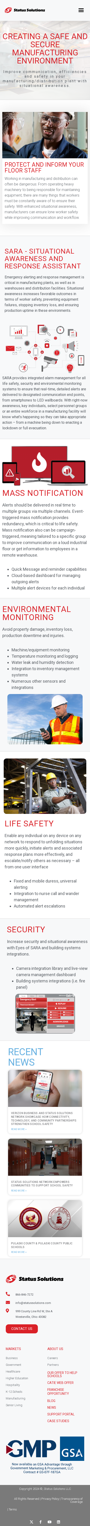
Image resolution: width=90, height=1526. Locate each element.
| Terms (12, 1509)
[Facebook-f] (40, 1522)
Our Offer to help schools (62, 1374)
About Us (55, 1349)
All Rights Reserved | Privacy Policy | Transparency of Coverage (48, 1500)
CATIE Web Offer (60, 1383)
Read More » (19, 1129)
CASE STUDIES (58, 1421)
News (51, 1407)
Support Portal (61, 1414)
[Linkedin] (58, 1522)
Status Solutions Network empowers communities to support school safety (42, 1183)
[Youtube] (49, 1522)
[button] (81, 10)
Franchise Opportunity (58, 1391)
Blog (51, 1401)
